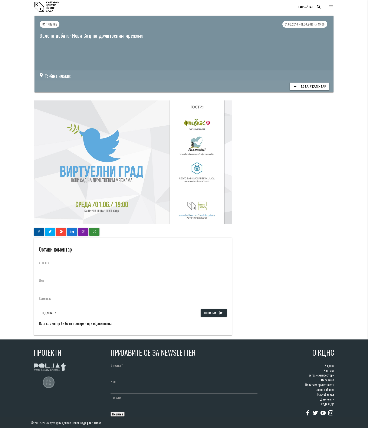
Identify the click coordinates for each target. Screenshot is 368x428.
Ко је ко (329, 365)
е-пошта (44, 262)
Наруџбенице (325, 394)
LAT (311, 6)
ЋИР (301, 6)
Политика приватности (319, 384)
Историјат (327, 380)
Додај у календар (309, 86)
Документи (327, 399)
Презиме (116, 397)
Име (41, 280)
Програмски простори (320, 375)
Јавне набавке (325, 389)
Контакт (329, 370)
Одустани (49, 313)
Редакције (327, 403)
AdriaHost (95, 422)
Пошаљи (213, 313)
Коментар (45, 298)
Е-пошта (117, 365)
